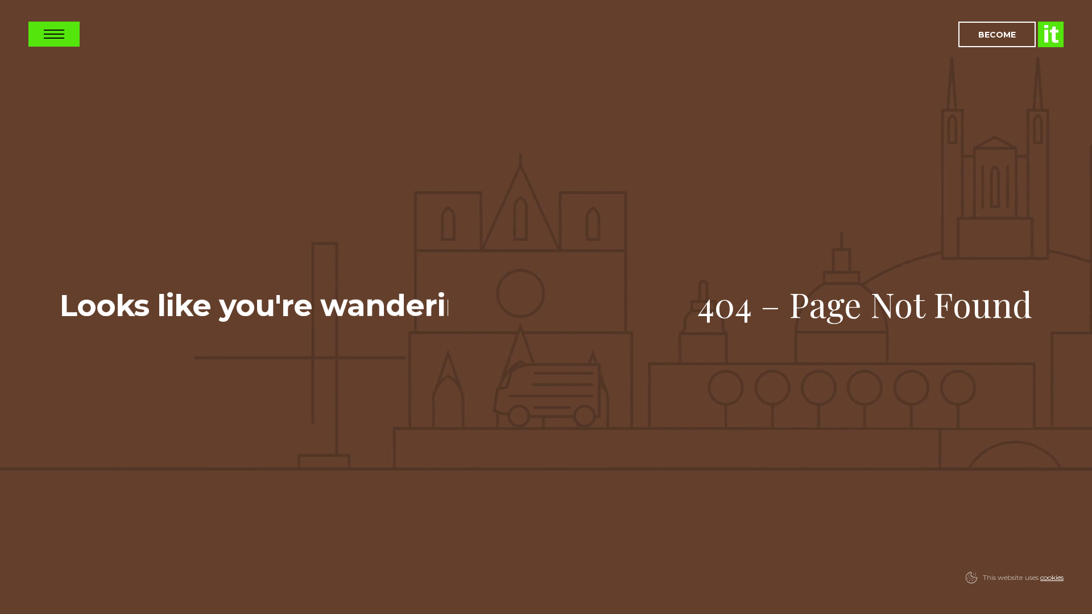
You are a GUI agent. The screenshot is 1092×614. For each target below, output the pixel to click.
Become (997, 35)
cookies (1052, 577)
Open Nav (54, 34)
